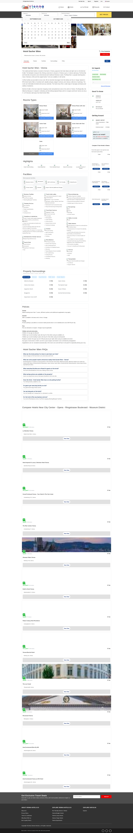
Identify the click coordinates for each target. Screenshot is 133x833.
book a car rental (102, 137)
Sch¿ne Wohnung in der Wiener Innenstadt (96, 182)
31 (69, 38)
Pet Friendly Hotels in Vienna (59, 811)
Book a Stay (105, 54)
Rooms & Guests (66, 13)
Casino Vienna (50, 363)
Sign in (89, 1)
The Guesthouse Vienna (105, 164)
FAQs (63, 61)
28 (28, 38)
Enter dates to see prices (46, 118)
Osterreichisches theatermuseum (68, 363)
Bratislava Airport (99, 127)
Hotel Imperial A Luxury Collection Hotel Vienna (36, 462)
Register (96, 1)
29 (31, 38)
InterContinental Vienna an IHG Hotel (33, 779)
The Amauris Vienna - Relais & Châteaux (105, 182)
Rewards (96, 7)
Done (68, 42)
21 (28, 34)
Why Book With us (26, 818)
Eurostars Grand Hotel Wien (105, 200)
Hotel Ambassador (96, 199)
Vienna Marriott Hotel (28, 652)
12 (45, 28)
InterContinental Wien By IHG (31, 747)
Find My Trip (81, 1)
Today (25, 42)
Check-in (25, 14)
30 (35, 38)
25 (41, 34)
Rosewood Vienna (28, 715)
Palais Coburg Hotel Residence (31, 620)
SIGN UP (106, 796)
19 (45, 31)
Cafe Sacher (56, 362)
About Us (23, 811)
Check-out (44, 14)
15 (31, 31)
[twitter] (106, 831)
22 (31, 34)
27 (25, 38)
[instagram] (110, 831)
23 (35, 34)
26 (45, 34)
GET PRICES (104, 15)
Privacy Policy (24, 813)
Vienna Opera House (81, 363)
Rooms (35, 61)
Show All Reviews (105, 86)
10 (38, 28)
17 (38, 31)
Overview (26, 61)
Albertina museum (64, 362)
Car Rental (85, 7)
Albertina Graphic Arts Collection (76, 362)
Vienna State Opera (28, 363)
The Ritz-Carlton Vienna (29, 525)
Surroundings (54, 61)
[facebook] (103, 831)
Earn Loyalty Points (26, 820)
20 (25, 34)
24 (38, 34)
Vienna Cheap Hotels (57, 818)
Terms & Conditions (26, 816)
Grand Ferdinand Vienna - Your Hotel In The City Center (38, 494)
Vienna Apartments (57, 820)
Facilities (44, 61)
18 (41, 31)
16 (35, 31)
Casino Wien (57, 363)
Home (62, 7)
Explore (85, 811)
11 (41, 28)
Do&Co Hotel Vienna (28, 589)
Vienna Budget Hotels (58, 813)
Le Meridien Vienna (28, 431)
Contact (107, 7)
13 (25, 31)
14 (28, 31)
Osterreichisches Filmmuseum (40, 363)
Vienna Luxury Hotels (57, 816)
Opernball (25, 365)
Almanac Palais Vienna (29, 557)
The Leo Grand (27, 684)
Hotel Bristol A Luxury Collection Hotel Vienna (96, 164)
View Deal (96, 169)
